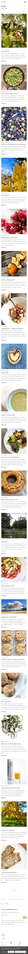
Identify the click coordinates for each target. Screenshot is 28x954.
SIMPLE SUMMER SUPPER (7, 586)
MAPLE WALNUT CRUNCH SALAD (9, 93)
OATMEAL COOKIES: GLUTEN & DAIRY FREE (12, 659)
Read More (3, 61)
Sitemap (3, 938)
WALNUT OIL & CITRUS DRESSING (10, 457)
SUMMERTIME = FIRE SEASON (8, 617)
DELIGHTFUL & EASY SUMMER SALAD (11, 744)
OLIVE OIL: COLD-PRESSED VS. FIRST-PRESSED (13, 144)
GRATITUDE (4, 541)
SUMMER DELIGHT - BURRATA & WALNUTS (12, 328)
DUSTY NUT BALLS (6, 701)
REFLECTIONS (4, 372)
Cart (22, 899)
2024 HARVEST (5, 195)
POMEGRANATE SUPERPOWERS (9, 237)
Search (18, 899)
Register (3, 935)
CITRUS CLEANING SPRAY (8, 280)
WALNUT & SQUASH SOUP (8, 415)
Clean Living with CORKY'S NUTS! (10, 788)
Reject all (11, 952)
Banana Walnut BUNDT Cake (9, 499)
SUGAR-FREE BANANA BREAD (8, 872)
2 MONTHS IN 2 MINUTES (7, 830)
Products (3, 899)
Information (11, 899)
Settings (4, 952)
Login (2, 933)
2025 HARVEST (5, 51)
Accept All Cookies (20, 952)
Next (15, 890)
